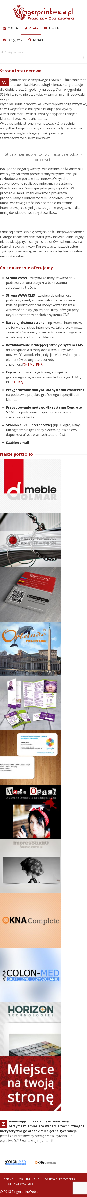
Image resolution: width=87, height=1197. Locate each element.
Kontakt (37, 40)
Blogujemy (14, 40)
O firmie (12, 28)
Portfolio (54, 28)
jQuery (18, 382)
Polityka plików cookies (60, 1179)
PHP (39, 364)
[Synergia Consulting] (30, 758)
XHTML (28, 364)
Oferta (33, 28)
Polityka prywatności (20, 1183)
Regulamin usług (28, 1179)
